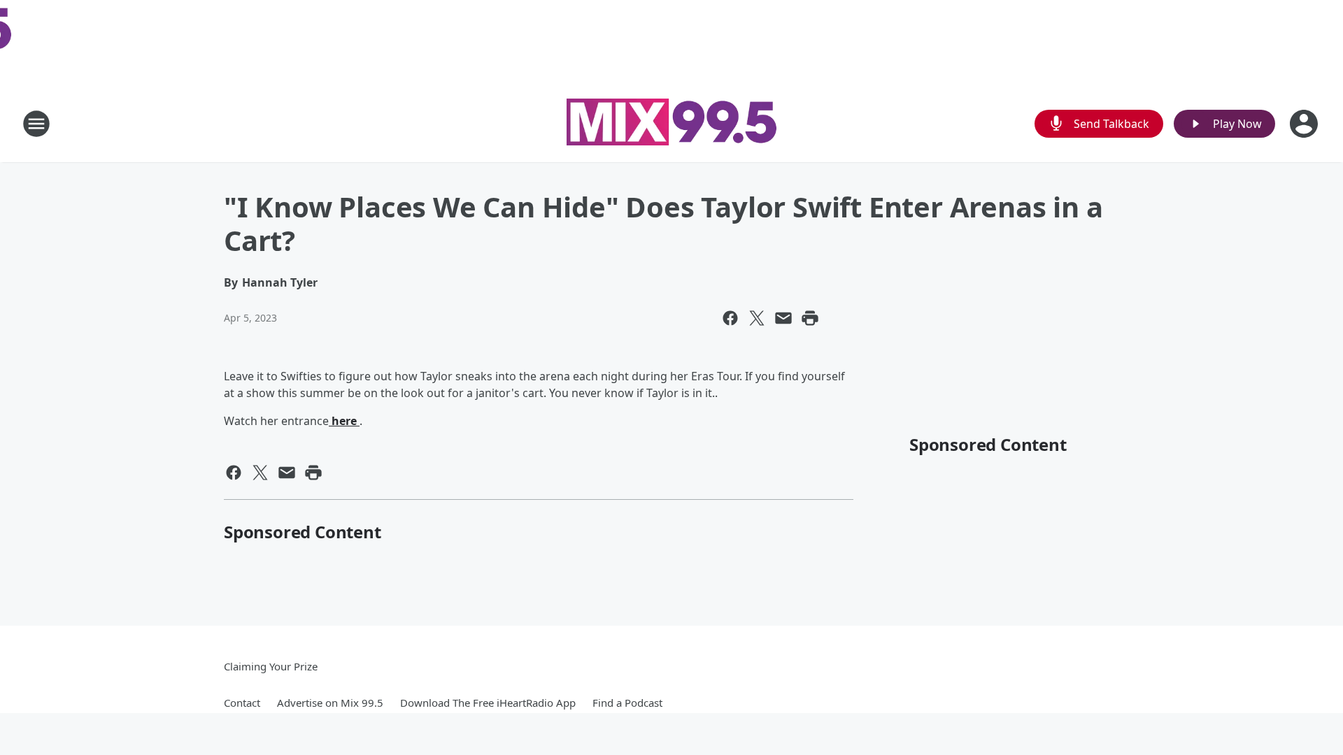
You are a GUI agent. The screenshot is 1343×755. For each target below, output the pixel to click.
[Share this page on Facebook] (730, 318)
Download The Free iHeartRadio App (488, 703)
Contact (242, 703)
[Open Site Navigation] (36, 124)
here (344, 421)
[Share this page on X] (757, 318)
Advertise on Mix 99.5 (330, 703)
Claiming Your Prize (271, 666)
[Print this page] (810, 318)
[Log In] (1305, 124)
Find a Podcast (627, 703)
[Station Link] (671, 124)
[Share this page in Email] (783, 318)
